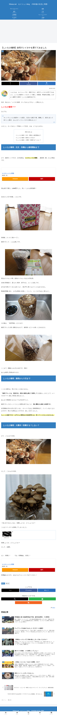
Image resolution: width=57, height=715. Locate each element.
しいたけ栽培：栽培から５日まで (26, 137)
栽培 (8, 583)
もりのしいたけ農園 (8, 173)
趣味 (4, 583)
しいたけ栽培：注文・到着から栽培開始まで (29, 135)
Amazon (15, 178)
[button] (52, 395)
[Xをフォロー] (14, 598)
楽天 (42, 178)
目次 (26, 132)
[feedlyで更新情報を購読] (42, 598)
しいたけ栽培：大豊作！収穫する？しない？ (29, 140)
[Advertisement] (28, 31)
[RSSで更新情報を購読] (28, 602)
